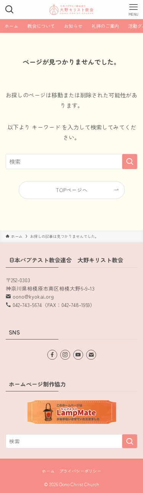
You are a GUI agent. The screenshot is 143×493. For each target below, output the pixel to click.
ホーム (48, 471)
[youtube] (78, 355)
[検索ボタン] (9, 9)
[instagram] (65, 355)
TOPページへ (72, 190)
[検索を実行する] (129, 161)
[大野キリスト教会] (72, 9)
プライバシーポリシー (80, 471)
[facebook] (52, 355)
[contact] (91, 355)
